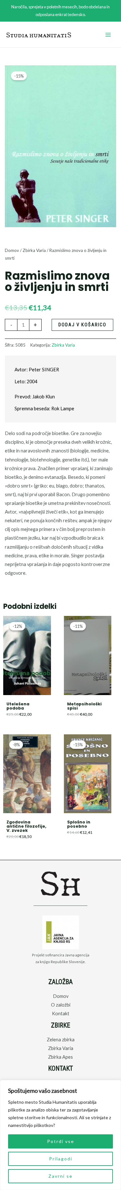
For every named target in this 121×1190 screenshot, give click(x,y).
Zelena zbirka (61, 1039)
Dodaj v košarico (82, 325)
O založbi (60, 1005)
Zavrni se (60, 1176)
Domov (12, 250)
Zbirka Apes (60, 1057)
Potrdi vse (60, 1141)
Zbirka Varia (34, 250)
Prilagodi (60, 1158)
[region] (60, 1135)
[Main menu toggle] (108, 34)
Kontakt (60, 1013)
